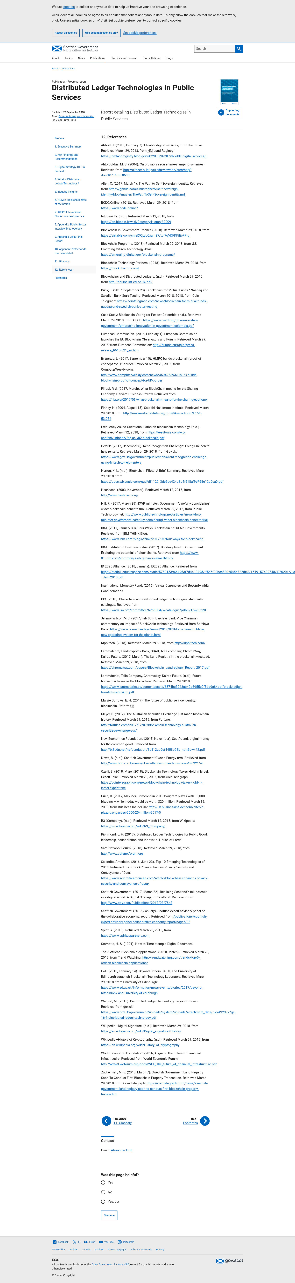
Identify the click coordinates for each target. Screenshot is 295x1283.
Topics (69, 58)
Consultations (152, 58)
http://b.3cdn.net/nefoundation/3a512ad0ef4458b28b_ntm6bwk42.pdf (153, 750)
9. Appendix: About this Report (68, 239)
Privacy (160, 1249)
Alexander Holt (121, 1150)
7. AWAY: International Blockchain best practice (69, 214)
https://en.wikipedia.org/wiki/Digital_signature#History (141, 1031)
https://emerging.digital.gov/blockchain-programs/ (138, 255)
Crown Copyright (117, 1249)
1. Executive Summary (68, 146)
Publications (97, 58)
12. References (63, 269)
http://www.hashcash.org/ (119, 495)
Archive (73, 1249)
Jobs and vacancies (141, 1249)
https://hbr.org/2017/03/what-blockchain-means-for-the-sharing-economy (154, 400)
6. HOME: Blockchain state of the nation (71, 202)
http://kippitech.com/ (189, 643)
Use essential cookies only (101, 32)
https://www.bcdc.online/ (119, 208)
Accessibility (58, 1249)
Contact (86, 1249)
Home (55, 68)
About (55, 58)
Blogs (169, 58)
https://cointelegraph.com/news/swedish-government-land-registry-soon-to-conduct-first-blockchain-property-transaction (154, 1088)
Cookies (99, 1249)
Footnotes (61, 277)
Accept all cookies (66, 32)
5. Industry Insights (66, 191)
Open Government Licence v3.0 (110, 1264)
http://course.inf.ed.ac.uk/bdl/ (131, 282)
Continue (109, 1215)
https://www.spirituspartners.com (125, 936)
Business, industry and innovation (76, 116)
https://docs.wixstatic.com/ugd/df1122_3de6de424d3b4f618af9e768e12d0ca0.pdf (162, 482)
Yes (110, 1182)
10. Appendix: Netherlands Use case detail (70, 251)
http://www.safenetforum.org (122, 854)
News (81, 58)
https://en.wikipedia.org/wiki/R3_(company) (133, 826)
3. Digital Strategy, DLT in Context (70, 169)
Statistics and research (124, 58)
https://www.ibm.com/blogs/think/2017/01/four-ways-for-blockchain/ (152, 539)
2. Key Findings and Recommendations (66, 157)
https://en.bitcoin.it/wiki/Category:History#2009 (136, 222)
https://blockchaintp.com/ (120, 268)
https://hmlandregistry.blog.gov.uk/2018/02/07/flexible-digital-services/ (153, 156)
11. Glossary (62, 261)
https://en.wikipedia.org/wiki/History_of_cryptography (140, 1045)
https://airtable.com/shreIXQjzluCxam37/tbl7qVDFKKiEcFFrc (145, 235)
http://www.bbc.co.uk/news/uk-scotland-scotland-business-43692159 (152, 763)
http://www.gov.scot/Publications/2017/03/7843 (136, 903)
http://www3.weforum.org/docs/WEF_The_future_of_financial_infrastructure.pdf (159, 1064)
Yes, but (113, 1202)
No (110, 1192)
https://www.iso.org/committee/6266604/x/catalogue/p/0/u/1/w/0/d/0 (153, 610)
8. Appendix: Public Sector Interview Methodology (70, 226)
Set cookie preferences (140, 33)
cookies (69, 7)
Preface (59, 138)
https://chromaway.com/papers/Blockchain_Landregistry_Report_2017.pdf (155, 668)
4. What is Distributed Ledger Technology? (67, 181)
